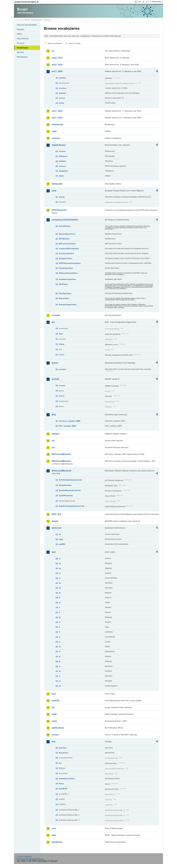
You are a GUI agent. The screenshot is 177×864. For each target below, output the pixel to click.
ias (53, 441)
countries (62, 88)
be (60, 563)
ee (60, 593)
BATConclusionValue (67, 244)
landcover (57, 528)
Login (139, 1)
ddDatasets (63, 156)
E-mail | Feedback (24, 856)
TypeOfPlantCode (66, 496)
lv (59, 642)
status (61, 176)
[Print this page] (143, 2)
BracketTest (63, 753)
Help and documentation (27, 25)
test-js (61, 784)
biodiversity (57, 124)
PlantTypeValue (65, 293)
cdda (54, 131)
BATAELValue (64, 239)
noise (54, 721)
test (53, 741)
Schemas (20, 43)
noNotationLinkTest (66, 779)
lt (59, 632)
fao (53, 322)
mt (60, 647)
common (56, 138)
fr (59, 612)
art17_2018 (57, 118)
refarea (61, 344)
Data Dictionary (36, 20)
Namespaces (22, 57)
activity (62, 197)
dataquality (57, 184)
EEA (27, 2)
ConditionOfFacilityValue (69, 249)
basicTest (62, 748)
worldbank (57, 842)
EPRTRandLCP (59, 210)
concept (62, 385)
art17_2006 (57, 71)
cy (60, 573)
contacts (62, 151)
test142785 (63, 789)
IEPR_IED (56, 514)
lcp (53, 707)
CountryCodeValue (66, 254)
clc (60, 534)
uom (54, 828)
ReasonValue (64, 298)
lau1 (54, 552)
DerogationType (65, 485)
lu (59, 637)
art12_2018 (57, 65)
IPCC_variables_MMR (67, 426)
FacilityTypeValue (66, 268)
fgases (55, 363)
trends (61, 103)
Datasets (20, 29)
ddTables (62, 161)
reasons (62, 98)
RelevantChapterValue (67, 305)
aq (53, 51)
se (60, 671)
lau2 (54, 694)
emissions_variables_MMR (69, 421)
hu (60, 617)
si (59, 676)
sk (60, 681)
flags (61, 334)
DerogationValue (65, 258)
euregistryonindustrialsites (65, 220)
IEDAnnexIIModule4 (61, 471)
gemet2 (55, 379)
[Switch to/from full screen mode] (147, 2)
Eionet (27, 20)
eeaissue (62, 166)
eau (60, 763)
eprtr (54, 191)
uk (60, 686)
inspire (55, 521)
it (59, 627)
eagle (61, 539)
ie (59, 622)
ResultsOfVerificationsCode (70, 490)
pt (59, 661)
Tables (19, 34)
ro (60, 666)
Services (20, 52)
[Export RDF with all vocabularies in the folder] (157, 71)
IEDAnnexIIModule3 (61, 461)
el (59, 598)
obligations (63, 171)
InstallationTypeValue (67, 279)
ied (53, 447)
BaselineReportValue (67, 234)
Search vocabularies (55, 43)
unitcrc (61, 355)
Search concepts (74, 43)
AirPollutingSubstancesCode (70, 480)
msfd (54, 714)
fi (59, 607)
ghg (54, 414)
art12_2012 (57, 58)
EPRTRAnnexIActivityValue (69, 263)
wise (54, 835)
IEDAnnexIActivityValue (68, 273)
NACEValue (63, 284)
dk (60, 588)
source (61, 396)
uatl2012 (62, 544)
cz (60, 578)
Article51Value (64, 226)
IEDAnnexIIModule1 (61, 454)
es (60, 603)
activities (62, 78)
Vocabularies (22, 48)
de (60, 583)
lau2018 (55, 700)
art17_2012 (57, 111)
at (59, 558)
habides (56, 434)
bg (60, 568)
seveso (55, 735)
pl (59, 656)
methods (62, 93)
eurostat (56, 315)
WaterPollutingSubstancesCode (71, 506)
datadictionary (59, 145)
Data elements (23, 38)
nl (59, 652)
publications (58, 728)
